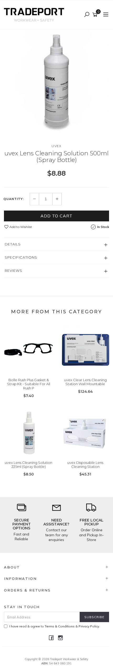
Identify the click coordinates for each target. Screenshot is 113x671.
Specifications (21, 257)
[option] (56, 82)
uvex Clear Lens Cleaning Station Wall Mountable (85, 382)
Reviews (13, 270)
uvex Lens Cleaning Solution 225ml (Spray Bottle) (28, 464)
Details (13, 244)
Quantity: (13, 199)
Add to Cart (56, 215)
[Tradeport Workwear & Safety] (35, 14)
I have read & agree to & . (54, 626)
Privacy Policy (89, 626)
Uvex (56, 146)
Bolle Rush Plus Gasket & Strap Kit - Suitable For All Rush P (28, 384)
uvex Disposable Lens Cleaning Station (85, 464)
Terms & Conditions (60, 626)
